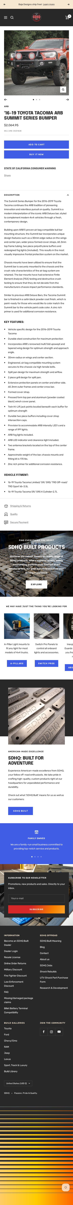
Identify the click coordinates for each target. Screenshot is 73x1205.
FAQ (6, 992)
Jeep (7, 1053)
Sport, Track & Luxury (15, 1065)
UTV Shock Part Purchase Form (54, 979)
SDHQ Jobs (46, 965)
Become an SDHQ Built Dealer (16, 943)
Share (7, 175)
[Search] (12, 17)
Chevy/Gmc (10, 1040)
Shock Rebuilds (48, 971)
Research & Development (54, 988)
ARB (6, 106)
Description (12, 195)
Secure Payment (19, 522)
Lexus (7, 1059)
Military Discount (13, 969)
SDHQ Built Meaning (50, 941)
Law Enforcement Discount (13, 983)
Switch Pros (46, 663)
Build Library (10, 1071)
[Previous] (5, 99)
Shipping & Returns (20, 506)
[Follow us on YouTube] (59, 1032)
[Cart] (67, 17)
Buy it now (36, 154)
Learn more (48, 4)
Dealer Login (11, 951)
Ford (6, 1034)
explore (36, 584)
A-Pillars (17, 663)
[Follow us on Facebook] (44, 1032)
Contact (44, 953)
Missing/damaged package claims (18, 1000)
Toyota (8, 1028)
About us (44, 959)
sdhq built (20, 811)
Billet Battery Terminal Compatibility (16, 1010)
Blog (42, 947)
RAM (6, 1046)
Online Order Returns (15, 963)
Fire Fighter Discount (15, 975)
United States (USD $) (16, 1083)
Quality (14, 514)
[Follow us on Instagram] (51, 1032)
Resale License (12, 957)
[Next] (67, 99)
